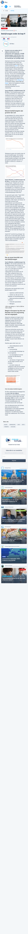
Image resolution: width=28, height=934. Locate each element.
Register (14, 460)
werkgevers (20, 80)
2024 (16, 65)
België (6, 83)
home (6, 10)
